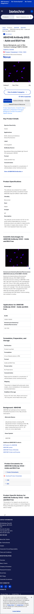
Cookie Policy (15, 594)
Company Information (5, 566)
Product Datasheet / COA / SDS (15, 52)
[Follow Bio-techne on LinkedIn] (1, 586)
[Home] (17, 11)
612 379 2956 (5, 529)
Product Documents (16, 111)
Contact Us (3, 589)
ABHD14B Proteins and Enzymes (11, 452)
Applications (6, 109)
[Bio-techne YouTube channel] (9, 586)
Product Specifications (9, 108)
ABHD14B (16, 27)
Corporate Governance (6, 579)
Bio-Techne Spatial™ (17, 1)
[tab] (7, 101)
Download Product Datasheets (14, 476)
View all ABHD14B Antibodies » (13, 171)
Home (4, 27)
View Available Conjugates (16, 92)
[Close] (31, 597)
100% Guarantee (25, 96)
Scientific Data (21, 108)
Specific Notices (7, 113)
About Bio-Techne (5, 539)
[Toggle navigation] (2, 11)
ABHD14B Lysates (7, 447)
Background (6, 111)
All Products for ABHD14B (10, 445)
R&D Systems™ (5, 1)
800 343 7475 (8, 531)
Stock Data (3, 573)
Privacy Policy (4, 594)
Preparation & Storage (17, 109)
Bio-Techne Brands (5, 542)
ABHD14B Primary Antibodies (10, 449)
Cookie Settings (16, 611)
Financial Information (5, 569)
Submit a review (8, 49)
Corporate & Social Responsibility (9, 549)
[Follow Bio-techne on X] (5, 586)
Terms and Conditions (5, 552)
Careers (2, 545)
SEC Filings (3, 576)
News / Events (3, 563)
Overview (2, 560)
